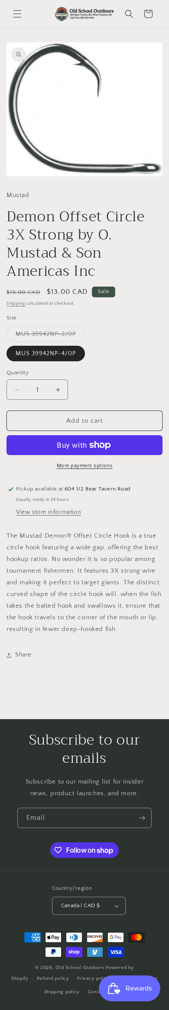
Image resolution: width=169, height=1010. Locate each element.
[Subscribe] (141, 818)
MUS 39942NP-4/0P (46, 353)
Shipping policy (62, 991)
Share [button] (23, 654)
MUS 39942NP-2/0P (50, 336)
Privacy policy (93, 978)
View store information (48, 512)
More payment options (85, 465)
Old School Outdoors (79, 967)
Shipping (15, 303)
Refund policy (53, 978)
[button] (17, 13)
